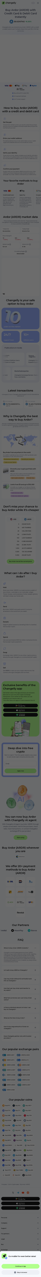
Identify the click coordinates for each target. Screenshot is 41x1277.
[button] (20, 1266)
